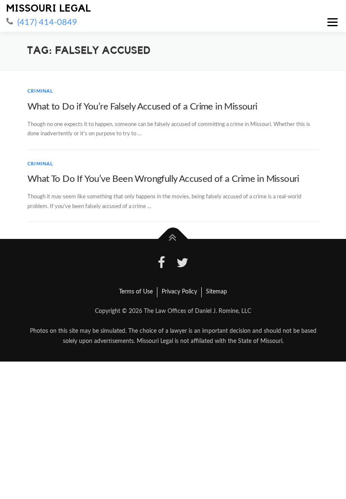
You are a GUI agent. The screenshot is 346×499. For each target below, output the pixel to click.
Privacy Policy (179, 292)
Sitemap (216, 292)
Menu (332, 22)
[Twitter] (182, 264)
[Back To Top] (173, 239)
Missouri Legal (48, 8)
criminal (40, 91)
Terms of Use (136, 292)
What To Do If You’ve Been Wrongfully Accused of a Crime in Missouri (163, 179)
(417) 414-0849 (47, 22)
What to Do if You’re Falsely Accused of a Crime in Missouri (142, 106)
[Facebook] (161, 264)
